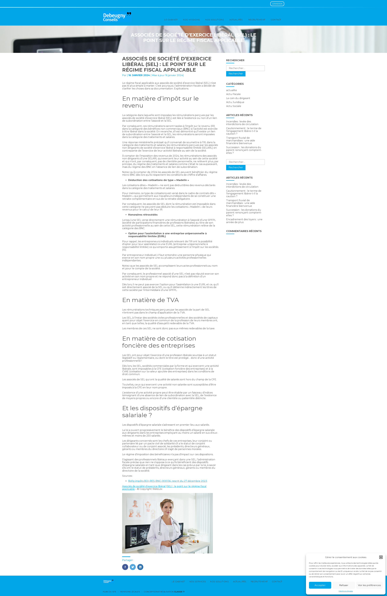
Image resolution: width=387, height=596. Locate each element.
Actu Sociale (233, 106)
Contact (276, 19)
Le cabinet (170, 19)
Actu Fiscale (233, 94)
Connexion (277, 4)
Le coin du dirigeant (238, 98)
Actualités (236, 19)
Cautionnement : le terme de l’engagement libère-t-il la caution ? (243, 131)
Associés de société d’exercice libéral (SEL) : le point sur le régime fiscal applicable (164, 487)
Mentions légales (346, 591)
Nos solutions (214, 19)
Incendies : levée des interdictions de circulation (242, 123)
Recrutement (256, 19)
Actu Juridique (235, 102)
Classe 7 (179, 591)
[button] (380, 557)
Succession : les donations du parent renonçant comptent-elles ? (244, 150)
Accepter (320, 585)
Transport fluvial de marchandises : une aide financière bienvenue (240, 140)
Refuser (343, 585)
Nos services (197, 581)
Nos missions (191, 19)
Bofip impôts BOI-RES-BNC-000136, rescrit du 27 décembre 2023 (167, 481)
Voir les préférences (369, 585)
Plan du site (109, 592)
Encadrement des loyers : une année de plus (244, 221)
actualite (231, 90)
